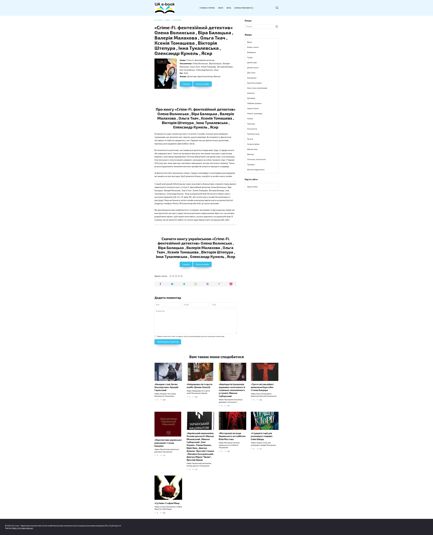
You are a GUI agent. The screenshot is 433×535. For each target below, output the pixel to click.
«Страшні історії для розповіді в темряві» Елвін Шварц (262, 436)
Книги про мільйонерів (257, 88)
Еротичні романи (254, 83)
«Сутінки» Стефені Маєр (167, 503)
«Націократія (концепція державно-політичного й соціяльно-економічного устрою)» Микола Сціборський (232, 390)
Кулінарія (251, 98)
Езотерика (251, 78)
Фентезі (250, 154)
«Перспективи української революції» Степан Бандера (168, 443)
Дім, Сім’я (251, 73)
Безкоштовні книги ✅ (243, 8)
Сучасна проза (253, 144)
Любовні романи (254, 103)
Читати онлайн (202, 84)
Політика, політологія (256, 159)
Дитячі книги (253, 67)
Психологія (252, 129)
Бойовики (251, 52)
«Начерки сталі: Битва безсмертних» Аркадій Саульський (166, 387)
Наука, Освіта (253, 108)
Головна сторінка (207, 8)
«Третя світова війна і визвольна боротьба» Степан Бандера (262, 387)
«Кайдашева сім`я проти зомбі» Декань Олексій (199, 385)
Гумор (250, 57)
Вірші (229, 8)
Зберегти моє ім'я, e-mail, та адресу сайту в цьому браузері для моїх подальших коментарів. (191, 336)
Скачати (186, 84)
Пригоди (251, 124)
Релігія (250, 139)
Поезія (250, 118)
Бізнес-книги (253, 47)
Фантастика (252, 149)
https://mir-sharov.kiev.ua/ (22, 528)
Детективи (252, 62)
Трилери (251, 164)
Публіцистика (253, 134)
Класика (250, 93)
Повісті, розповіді (254, 113)
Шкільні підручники (255, 169)
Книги (220, 8)
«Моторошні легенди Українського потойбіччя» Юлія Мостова (232, 436)
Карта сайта (252, 187)
